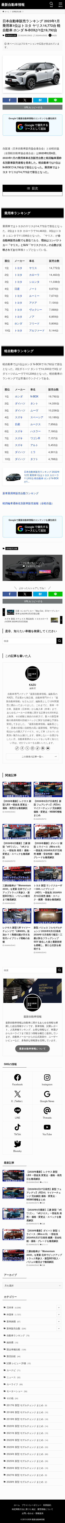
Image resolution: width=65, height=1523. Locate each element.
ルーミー (34, 296)
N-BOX (34, 396)
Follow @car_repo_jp (25, 572)
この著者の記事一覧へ (33, 756)
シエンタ (34, 282)
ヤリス (33, 268)
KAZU (32, 684)
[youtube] (48, 748)
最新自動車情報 (13, 4)
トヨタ (18, 268)
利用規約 (47, 1505)
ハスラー (35, 431)
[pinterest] (43, 748)
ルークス (35, 424)
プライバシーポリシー (31, 1505)
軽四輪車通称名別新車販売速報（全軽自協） (28, 503)
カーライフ (15, 1384)
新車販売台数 (11, 35)
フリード (34, 323)
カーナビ (13, 1370)
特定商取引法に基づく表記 (24, 1509)
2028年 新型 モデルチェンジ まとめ (27, 1481)
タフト (34, 459)
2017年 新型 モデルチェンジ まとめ (27, 1405)
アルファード (37, 330)
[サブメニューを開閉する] (59, 1307)
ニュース (13, 1377)
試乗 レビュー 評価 (19, 1363)
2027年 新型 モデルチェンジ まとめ (27, 1474)
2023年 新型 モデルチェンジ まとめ (27, 1447)
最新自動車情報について (32, 1048)
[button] (10, 100)
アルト (34, 445)
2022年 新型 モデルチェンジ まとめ (27, 1440)
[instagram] (32, 748)
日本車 (14, 1307)
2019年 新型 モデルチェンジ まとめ (27, 1419)
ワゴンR (35, 438)
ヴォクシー (35, 309)
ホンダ (18, 323)
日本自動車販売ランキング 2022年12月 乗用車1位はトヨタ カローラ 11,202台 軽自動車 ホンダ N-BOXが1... (42, 476)
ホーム (17, 1505)
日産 (17, 289)
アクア (33, 302)
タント (34, 403)
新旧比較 (13, 1356)
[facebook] (22, 748)
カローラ (34, 275)
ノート (33, 289)
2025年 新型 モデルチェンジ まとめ (27, 1460)
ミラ (33, 452)
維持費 (12, 1342)
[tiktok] (38, 748)
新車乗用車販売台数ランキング (21, 493)
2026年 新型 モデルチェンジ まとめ (27, 1467)
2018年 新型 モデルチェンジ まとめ (27, 1412)
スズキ (19, 417)
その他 (12, 1398)
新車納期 (13, 1321)
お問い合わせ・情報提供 (32, 1513)
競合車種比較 (16, 1349)
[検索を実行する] (59, 641)
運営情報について (45, 1509)
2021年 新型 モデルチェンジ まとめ (27, 1433)
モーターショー (17, 1391)
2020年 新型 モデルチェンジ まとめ (27, 1426)
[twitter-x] (27, 748)
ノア (31, 316)
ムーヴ (34, 410)
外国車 (14, 1314)
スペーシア (36, 417)
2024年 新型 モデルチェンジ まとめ (27, 1454)
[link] (17, 748)
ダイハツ (20, 403)
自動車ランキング (18, 1335)
